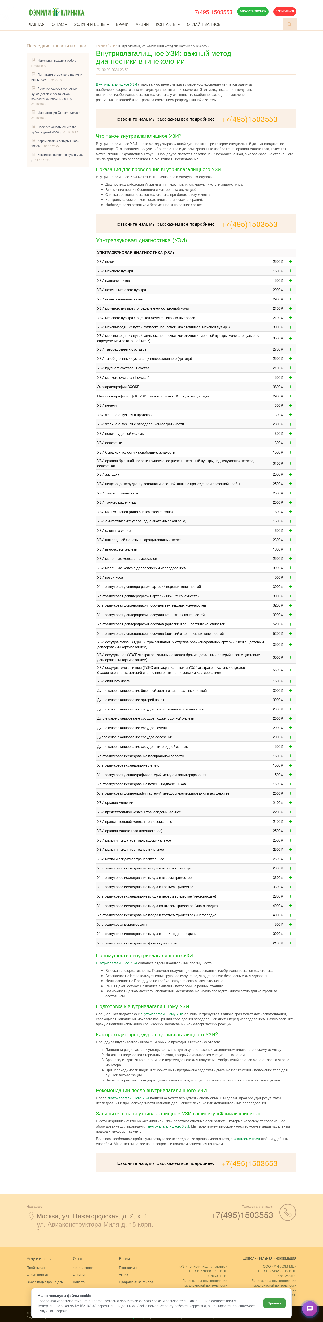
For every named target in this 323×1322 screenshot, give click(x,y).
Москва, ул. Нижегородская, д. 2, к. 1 (92, 1215)
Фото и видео (83, 1267)
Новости (79, 1281)
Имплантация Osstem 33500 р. (59, 112)
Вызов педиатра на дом (45, 1281)
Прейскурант (37, 1267)
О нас (58, 24)
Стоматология (38, 1274)
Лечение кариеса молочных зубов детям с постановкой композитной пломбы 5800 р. (54, 93)
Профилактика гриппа (136, 1281)
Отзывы (79, 1274)
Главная (36, 24)
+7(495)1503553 (212, 12)
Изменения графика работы (57, 60)
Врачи (122, 24)
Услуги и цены (90, 24)
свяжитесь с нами (245, 1138)
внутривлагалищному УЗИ (161, 1013)
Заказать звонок (253, 11)
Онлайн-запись (204, 24)
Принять (274, 1303)
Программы (128, 1267)
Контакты (166, 24)
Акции (142, 24)
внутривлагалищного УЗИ (128, 1097)
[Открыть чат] (309, 1308)
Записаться (285, 11)
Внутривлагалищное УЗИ (116, 84)
